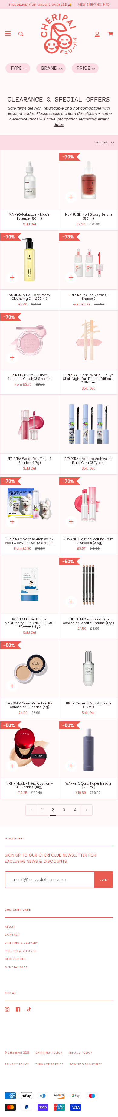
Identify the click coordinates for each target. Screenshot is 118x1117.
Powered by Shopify (86, 1064)
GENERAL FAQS (16, 967)
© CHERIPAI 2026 (17, 1053)
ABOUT (10, 927)
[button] (17, 68)
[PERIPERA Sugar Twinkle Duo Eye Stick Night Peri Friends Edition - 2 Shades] (88, 340)
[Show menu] (8, 34)
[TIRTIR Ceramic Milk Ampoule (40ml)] (88, 668)
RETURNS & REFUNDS (20, 951)
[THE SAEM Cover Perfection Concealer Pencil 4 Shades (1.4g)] (88, 584)
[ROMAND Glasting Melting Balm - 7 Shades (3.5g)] (88, 504)
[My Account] (97, 34)
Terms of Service (49, 1064)
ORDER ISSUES (15, 959)
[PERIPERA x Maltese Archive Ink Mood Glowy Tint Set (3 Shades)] (29, 504)
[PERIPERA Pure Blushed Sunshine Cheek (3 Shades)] (29, 340)
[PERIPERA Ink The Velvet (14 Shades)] (88, 260)
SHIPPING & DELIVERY (21, 943)
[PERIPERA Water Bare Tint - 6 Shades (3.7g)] (29, 424)
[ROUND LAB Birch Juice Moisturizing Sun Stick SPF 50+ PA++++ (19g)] (29, 584)
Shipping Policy (49, 1053)
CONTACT (12, 934)
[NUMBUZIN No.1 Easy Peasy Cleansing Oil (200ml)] (29, 260)
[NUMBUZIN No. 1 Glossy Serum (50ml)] (88, 179)
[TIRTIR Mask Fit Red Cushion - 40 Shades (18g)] (29, 748)
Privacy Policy (17, 1064)
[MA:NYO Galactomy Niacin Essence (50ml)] (29, 179)
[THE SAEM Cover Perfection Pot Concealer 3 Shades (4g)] (29, 668)
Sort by (102, 142)
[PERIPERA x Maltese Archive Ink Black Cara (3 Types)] (88, 424)
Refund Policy (80, 1053)
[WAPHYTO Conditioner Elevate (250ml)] (88, 748)
